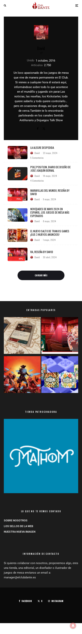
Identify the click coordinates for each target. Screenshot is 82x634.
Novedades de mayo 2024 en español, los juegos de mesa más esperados (49, 212)
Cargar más (41, 275)
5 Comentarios (37, 157)
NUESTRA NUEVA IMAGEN (19, 531)
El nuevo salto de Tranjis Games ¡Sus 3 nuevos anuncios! (49, 232)
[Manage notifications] (73, 626)
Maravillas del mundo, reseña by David (49, 192)
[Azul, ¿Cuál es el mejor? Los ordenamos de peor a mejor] (59, 375)
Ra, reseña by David (41, 251)
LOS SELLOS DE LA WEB (18, 526)
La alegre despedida (42, 147)
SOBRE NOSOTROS (15, 520)
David (41, 48)
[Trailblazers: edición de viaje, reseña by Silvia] (59, 336)
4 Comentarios (37, 180)
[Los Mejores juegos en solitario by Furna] (22, 375)
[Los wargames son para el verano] (22, 336)
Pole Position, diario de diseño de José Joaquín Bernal (50, 168)
